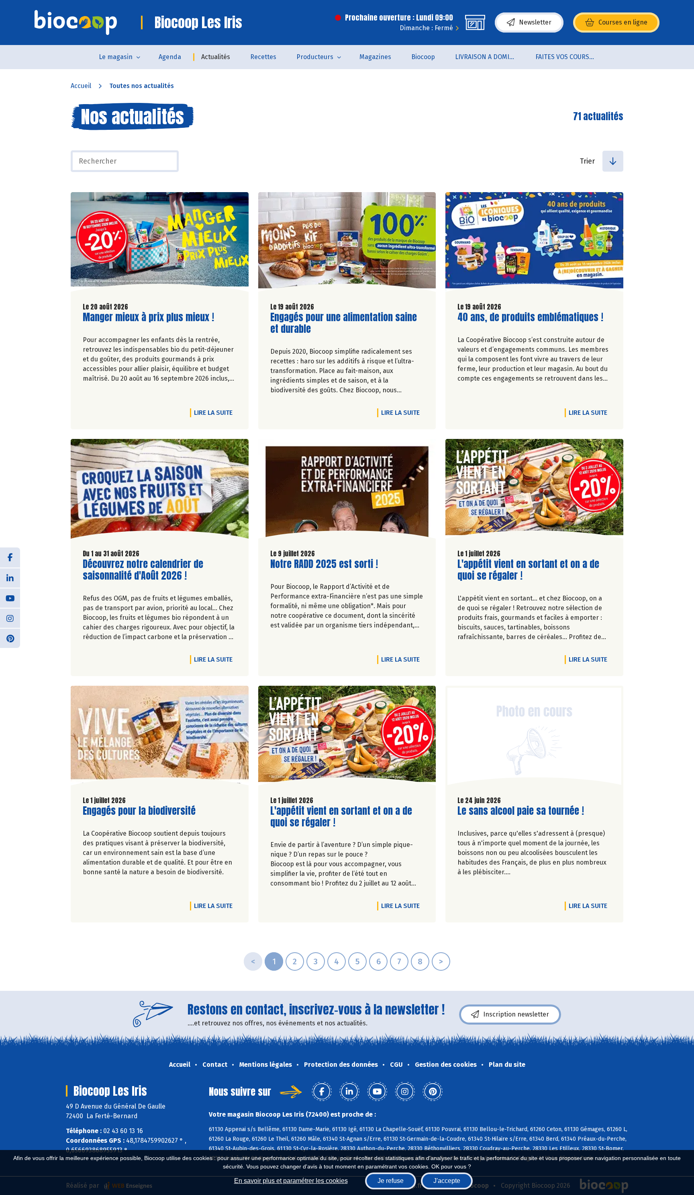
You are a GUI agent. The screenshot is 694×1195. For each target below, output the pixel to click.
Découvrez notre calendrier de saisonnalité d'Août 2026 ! (143, 570)
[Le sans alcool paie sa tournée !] (534, 737)
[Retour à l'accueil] (76, 22)
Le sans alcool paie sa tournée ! (520, 811)
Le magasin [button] (116, 57)
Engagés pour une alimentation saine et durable (343, 323)
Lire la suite (215, 412)
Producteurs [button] (314, 57)
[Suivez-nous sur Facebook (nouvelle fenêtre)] (10, 557)
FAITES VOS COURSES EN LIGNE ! (570, 57)
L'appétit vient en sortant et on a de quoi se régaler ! (528, 570)
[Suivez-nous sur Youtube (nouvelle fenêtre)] (10, 598)
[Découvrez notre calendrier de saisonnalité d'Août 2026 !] (160, 491)
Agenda (170, 57)
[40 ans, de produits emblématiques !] (534, 244)
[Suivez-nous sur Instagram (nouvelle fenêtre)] (10, 618)
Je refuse (391, 1180)
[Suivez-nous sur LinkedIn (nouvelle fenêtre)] (10, 578)
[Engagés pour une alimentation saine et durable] (347, 244)
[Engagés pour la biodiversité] (160, 737)
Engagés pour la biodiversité (139, 811)
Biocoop (423, 57)
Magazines (375, 57)
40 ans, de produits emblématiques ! (530, 317)
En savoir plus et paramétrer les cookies (291, 1180)
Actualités (215, 57)
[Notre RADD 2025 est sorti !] (347, 491)
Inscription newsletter (516, 1014)
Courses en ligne (622, 22)
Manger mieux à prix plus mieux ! (148, 317)
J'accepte (446, 1180)
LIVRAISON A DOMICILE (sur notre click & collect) (490, 57)
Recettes (263, 57)
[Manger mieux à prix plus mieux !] (160, 244)
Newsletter (535, 22)
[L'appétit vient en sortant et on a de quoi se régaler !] (534, 491)
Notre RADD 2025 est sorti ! (324, 564)
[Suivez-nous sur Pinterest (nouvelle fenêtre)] (10, 638)
